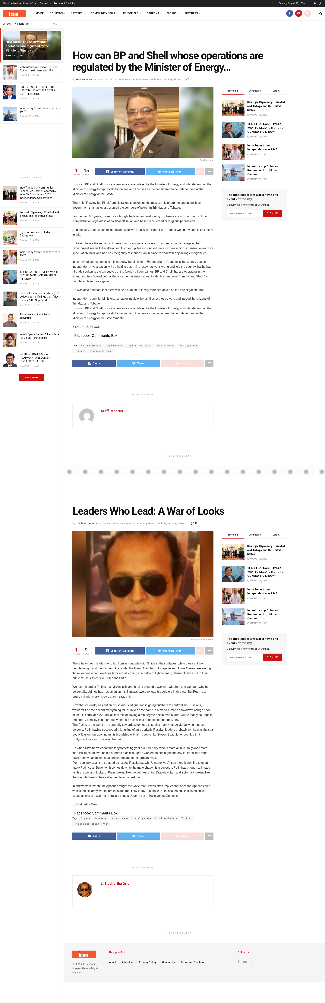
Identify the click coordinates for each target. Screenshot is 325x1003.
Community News (103, 13)
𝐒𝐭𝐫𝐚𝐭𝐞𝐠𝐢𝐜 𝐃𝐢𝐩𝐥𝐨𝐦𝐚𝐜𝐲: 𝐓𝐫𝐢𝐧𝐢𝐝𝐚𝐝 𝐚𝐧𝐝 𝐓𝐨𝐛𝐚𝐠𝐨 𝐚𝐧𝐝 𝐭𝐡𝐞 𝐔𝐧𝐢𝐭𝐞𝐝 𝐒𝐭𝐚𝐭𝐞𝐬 (266, 106)
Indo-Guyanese (188, 345)
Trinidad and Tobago (101, 351)
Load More (32, 377)
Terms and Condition (64, 3)
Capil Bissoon (114, 345)
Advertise (16, 3)
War (105, 824)
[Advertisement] (32, 150)
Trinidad (79, 351)
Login (319, 3)
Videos (172, 13)
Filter (55, 24)
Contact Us (46, 3)
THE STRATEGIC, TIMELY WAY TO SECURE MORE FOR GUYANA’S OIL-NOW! (39, 275)
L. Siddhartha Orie (86, 523)
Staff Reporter (84, 79)
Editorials (130, 13)
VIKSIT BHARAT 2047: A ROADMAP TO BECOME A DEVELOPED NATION (35, 358)
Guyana (131, 345)
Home (40, 13)
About (6, 3)
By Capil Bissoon (91, 345)
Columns (56, 13)
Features (191, 13)
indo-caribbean (166, 345)
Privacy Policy (30, 3)
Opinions (153, 13)
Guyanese (146, 345)
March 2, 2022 (105, 79)
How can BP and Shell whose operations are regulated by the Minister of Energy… (27, 46)
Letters (77, 13)
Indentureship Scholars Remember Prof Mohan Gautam (263, 170)
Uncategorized (172, 79)
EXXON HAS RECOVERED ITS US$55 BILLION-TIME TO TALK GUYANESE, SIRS (37, 90)
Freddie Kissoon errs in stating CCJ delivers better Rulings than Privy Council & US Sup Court (40, 297)
